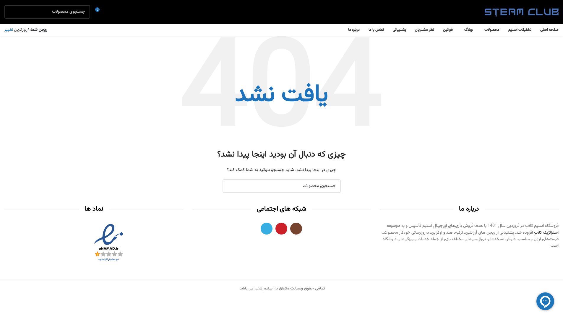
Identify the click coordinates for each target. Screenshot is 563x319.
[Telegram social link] (266, 229)
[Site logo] (522, 12)
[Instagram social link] (296, 229)
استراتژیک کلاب (546, 233)
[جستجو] (11, 12)
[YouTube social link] (281, 229)
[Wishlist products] (111, 12)
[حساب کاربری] (121, 12)
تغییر (8, 30)
